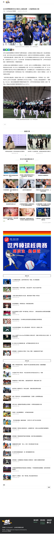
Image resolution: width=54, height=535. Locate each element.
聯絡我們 (35, 523)
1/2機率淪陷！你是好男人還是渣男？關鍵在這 (43, 220)
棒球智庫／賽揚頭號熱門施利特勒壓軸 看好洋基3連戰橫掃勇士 (27, 437)
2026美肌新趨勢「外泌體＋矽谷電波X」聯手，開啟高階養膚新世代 (43, 206)
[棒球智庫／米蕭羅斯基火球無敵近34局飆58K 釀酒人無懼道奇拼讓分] (7, 463)
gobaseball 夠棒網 (6, 532)
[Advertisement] (27, 503)
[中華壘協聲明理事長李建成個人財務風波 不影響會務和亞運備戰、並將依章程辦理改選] (7, 471)
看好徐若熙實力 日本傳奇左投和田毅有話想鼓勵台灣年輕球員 (27, 320)
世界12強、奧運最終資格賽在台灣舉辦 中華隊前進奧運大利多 (27, 405)
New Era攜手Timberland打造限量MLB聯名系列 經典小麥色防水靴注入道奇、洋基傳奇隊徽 (31, 337)
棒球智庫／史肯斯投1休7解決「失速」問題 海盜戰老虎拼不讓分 (27, 352)
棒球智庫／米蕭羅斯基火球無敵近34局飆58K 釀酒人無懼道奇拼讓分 (28, 461)
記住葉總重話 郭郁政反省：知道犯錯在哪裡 (22, 305)
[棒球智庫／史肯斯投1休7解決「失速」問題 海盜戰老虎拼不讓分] (7, 354)
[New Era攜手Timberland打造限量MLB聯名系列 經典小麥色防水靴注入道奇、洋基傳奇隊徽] (7, 338)
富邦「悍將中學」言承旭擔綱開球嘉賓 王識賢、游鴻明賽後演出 (27, 397)
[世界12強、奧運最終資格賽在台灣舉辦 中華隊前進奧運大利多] (7, 407)
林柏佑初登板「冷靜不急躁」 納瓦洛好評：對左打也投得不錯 (26, 289)
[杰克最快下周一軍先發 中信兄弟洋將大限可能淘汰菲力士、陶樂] (7, 375)
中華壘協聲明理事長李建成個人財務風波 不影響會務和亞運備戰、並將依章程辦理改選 (31, 469)
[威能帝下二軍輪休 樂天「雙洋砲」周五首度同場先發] (7, 479)
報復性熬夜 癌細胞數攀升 (43, 176)
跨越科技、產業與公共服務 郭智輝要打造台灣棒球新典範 (39, 152)
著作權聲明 (42, 525)
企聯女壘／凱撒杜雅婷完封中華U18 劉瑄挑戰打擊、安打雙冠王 (27, 177)
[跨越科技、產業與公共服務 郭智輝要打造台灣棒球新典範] (39, 142)
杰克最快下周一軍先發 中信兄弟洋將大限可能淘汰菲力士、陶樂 (27, 374)
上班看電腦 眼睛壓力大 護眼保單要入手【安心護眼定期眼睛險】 (27, 206)
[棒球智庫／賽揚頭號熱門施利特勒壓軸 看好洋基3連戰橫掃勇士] (7, 439)
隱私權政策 (42, 523)
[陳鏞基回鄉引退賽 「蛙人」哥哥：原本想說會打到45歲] (7, 447)
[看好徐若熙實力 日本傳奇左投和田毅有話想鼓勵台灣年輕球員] (7, 322)
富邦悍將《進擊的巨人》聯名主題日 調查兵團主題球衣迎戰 (26, 390)
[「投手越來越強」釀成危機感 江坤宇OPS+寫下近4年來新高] (7, 423)
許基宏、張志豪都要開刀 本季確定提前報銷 (22, 413)
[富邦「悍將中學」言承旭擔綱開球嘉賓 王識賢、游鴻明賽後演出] (7, 399)
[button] (5, 145)
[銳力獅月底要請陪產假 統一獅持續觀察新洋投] (7, 455)
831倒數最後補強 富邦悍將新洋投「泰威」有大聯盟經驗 (25, 281)
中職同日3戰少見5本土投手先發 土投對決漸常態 (43, 192)
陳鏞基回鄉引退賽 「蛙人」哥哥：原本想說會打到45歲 (25, 445)
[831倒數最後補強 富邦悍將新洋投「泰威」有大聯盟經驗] (7, 283)
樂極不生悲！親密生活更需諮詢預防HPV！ (10, 177)
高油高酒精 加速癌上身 (10, 205)
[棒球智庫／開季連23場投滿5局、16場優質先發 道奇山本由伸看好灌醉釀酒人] (7, 431)
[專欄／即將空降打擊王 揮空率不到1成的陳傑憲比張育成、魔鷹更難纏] (7, 368)
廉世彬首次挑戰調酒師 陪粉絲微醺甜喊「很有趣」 (10, 220)
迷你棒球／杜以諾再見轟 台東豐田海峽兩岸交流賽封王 (14, 151)
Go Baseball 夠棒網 (11, 11)
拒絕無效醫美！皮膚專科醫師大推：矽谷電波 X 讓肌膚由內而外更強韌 (27, 220)
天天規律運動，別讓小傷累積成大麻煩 (10, 192)
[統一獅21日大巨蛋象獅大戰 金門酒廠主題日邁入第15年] (7, 346)
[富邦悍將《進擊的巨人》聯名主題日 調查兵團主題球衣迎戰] (7, 391)
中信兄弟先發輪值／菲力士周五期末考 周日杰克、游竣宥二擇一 (27, 328)
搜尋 (4, 486)
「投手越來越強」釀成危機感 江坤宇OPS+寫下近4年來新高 (26, 421)
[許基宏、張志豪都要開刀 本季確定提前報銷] (7, 415)
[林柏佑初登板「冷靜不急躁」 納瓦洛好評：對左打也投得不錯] (7, 291)
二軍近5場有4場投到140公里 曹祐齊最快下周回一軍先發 (26, 297)
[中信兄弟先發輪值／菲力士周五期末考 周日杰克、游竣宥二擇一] (7, 330)
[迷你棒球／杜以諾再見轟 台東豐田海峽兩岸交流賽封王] (14, 142)
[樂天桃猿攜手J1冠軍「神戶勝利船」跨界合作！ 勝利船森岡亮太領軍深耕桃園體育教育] (7, 314)
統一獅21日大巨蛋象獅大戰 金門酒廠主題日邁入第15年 (25, 344)
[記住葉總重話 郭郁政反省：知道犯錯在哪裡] (7, 306)
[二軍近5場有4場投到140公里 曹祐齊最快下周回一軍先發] (7, 298)
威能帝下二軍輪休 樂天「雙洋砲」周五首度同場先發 (25, 477)
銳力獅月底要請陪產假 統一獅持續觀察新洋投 (23, 453)
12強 (4, 124)
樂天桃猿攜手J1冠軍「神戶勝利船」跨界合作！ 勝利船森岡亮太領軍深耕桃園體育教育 (31, 313)
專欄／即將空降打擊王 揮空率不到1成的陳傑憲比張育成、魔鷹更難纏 (29, 366)
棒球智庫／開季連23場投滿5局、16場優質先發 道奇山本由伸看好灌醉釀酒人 (30, 429)
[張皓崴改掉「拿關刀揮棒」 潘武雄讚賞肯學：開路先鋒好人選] (7, 383)
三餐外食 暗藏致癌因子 (27, 191)
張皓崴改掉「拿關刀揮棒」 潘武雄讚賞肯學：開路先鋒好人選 (26, 382)
